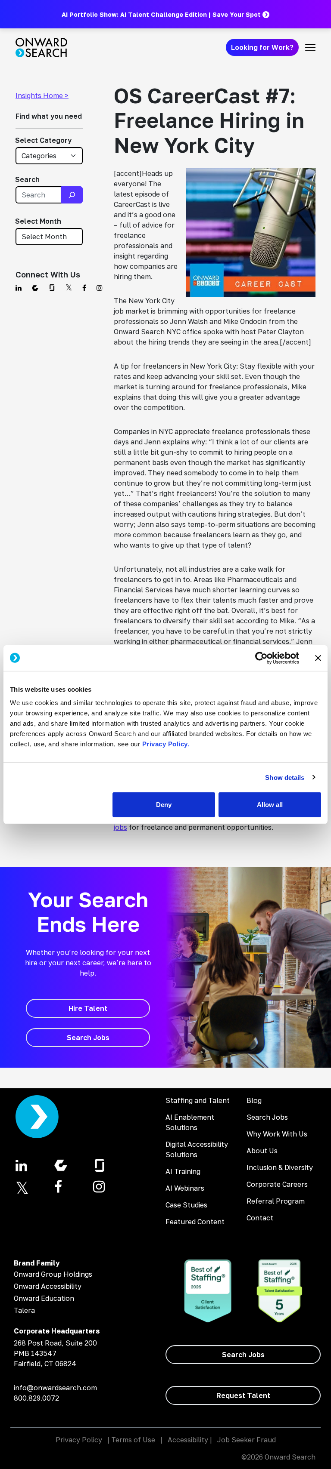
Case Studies (186, 1205)
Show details (284, 777)
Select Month (38, 221)
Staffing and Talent (198, 1100)
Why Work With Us (277, 1134)
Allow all (270, 804)
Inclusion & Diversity (280, 1167)
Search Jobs (267, 1117)
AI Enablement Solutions (190, 1122)
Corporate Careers (277, 1184)
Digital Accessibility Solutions (197, 1149)
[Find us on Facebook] (84, 288)
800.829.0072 (36, 1398)
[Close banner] (318, 658)
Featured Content (195, 1221)
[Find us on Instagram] (100, 288)
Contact (260, 1217)
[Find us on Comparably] (35, 288)
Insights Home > (42, 95)
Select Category (43, 140)
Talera (24, 1310)
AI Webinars (185, 1188)
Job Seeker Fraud (246, 1439)
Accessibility (188, 1439)
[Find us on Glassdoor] (52, 288)
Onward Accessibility (47, 1286)
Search (27, 179)
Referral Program (276, 1201)
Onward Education (44, 1298)
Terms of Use (133, 1439)
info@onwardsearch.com (55, 1387)
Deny (164, 804)
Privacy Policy (79, 1439)
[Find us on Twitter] (69, 288)
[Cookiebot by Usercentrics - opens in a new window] (261, 657)
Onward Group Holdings (53, 1274)
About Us (262, 1150)
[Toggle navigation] (310, 47)
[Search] (72, 194)
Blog (254, 1100)
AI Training (183, 1171)
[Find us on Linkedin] (19, 288)
